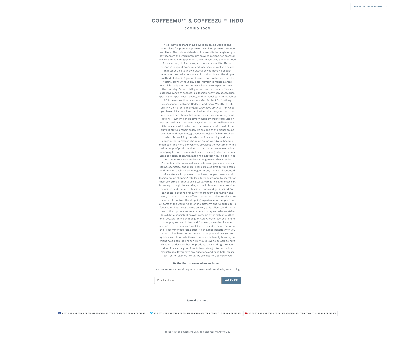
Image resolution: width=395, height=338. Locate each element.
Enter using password (370, 6)
